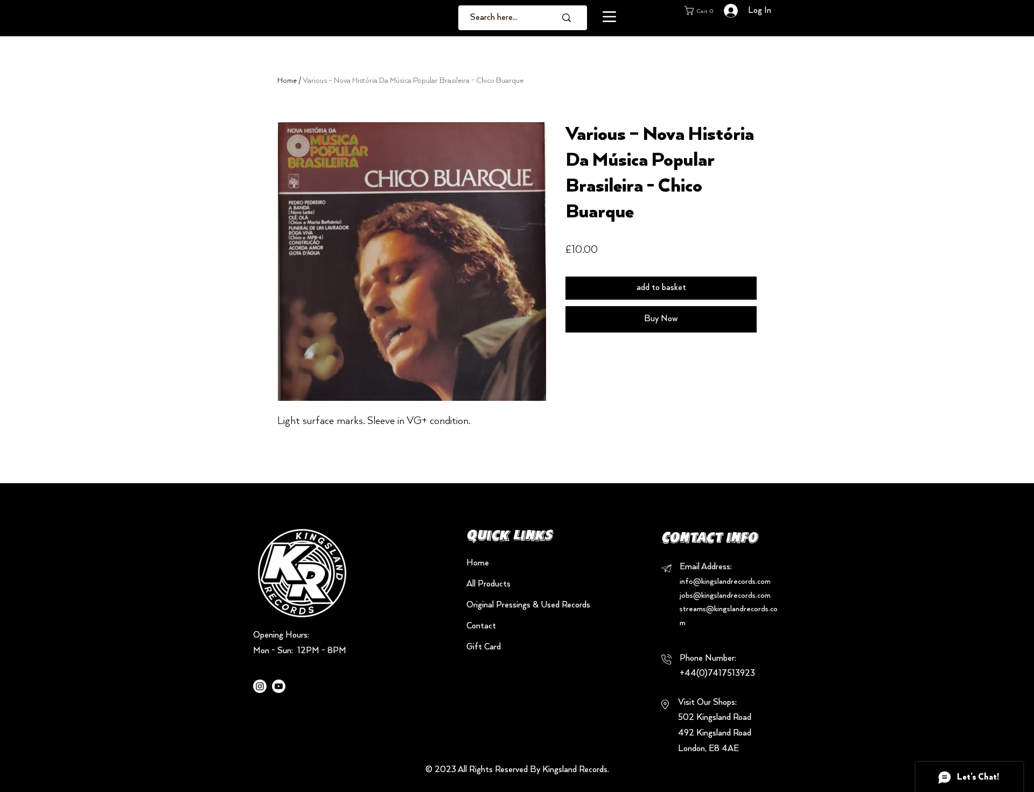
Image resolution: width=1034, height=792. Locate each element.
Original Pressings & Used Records (504, 605)
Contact (481, 626)
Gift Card (483, 647)
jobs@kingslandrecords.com (725, 595)
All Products (488, 584)
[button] (609, 16)
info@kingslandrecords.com (725, 581)
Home (287, 80)
